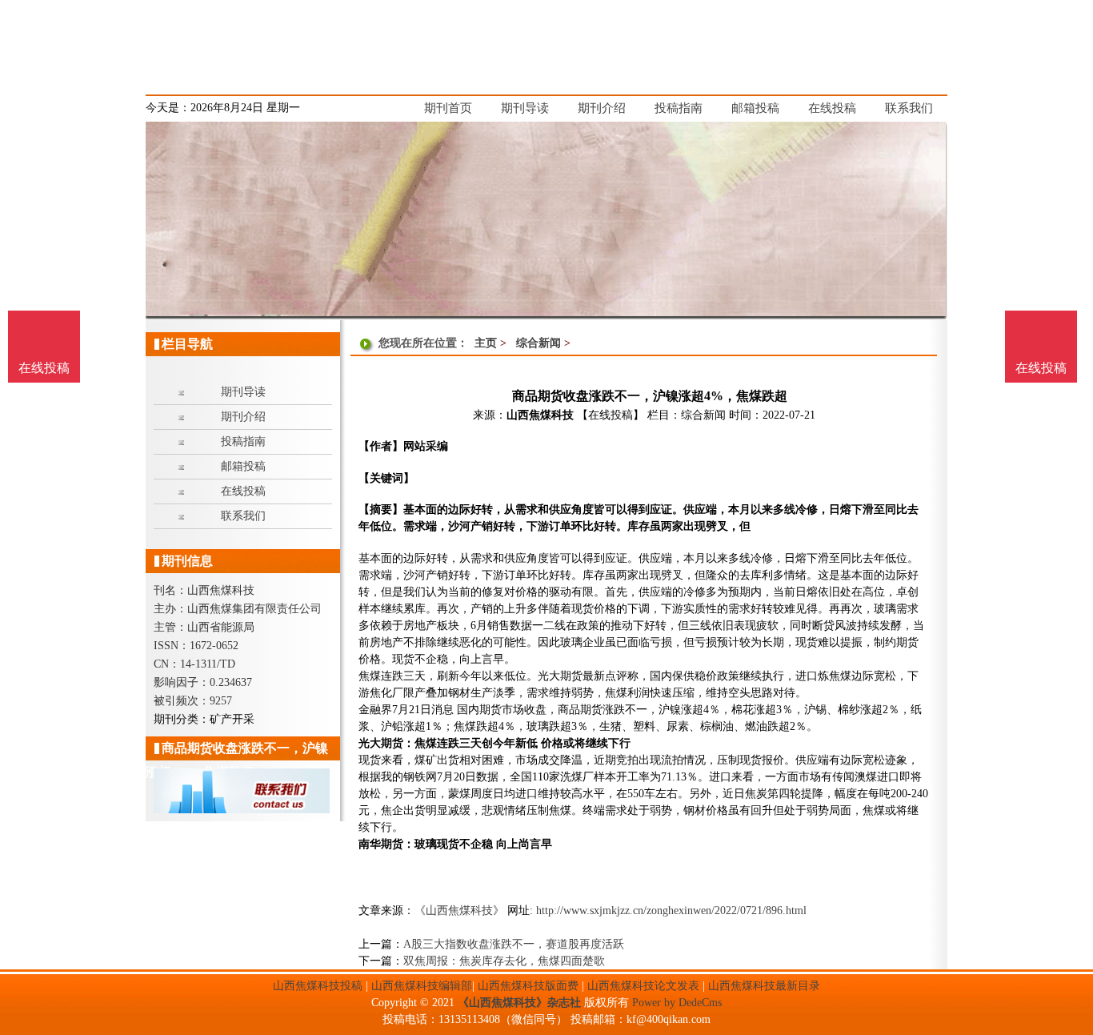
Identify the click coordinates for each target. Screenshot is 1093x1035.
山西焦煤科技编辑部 (421, 986)
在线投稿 (1041, 368)
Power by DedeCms (677, 1003)
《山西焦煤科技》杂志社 (519, 1003)
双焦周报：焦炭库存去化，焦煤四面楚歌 (504, 961)
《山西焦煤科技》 (459, 911)
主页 (485, 343)
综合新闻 (538, 343)
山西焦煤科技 (540, 415)
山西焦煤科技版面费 (528, 986)
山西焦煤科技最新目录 (764, 986)
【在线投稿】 (610, 415)
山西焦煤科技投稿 (317, 986)
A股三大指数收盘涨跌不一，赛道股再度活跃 (513, 944)
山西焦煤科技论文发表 (643, 986)
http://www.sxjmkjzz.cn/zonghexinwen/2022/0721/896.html (671, 911)
